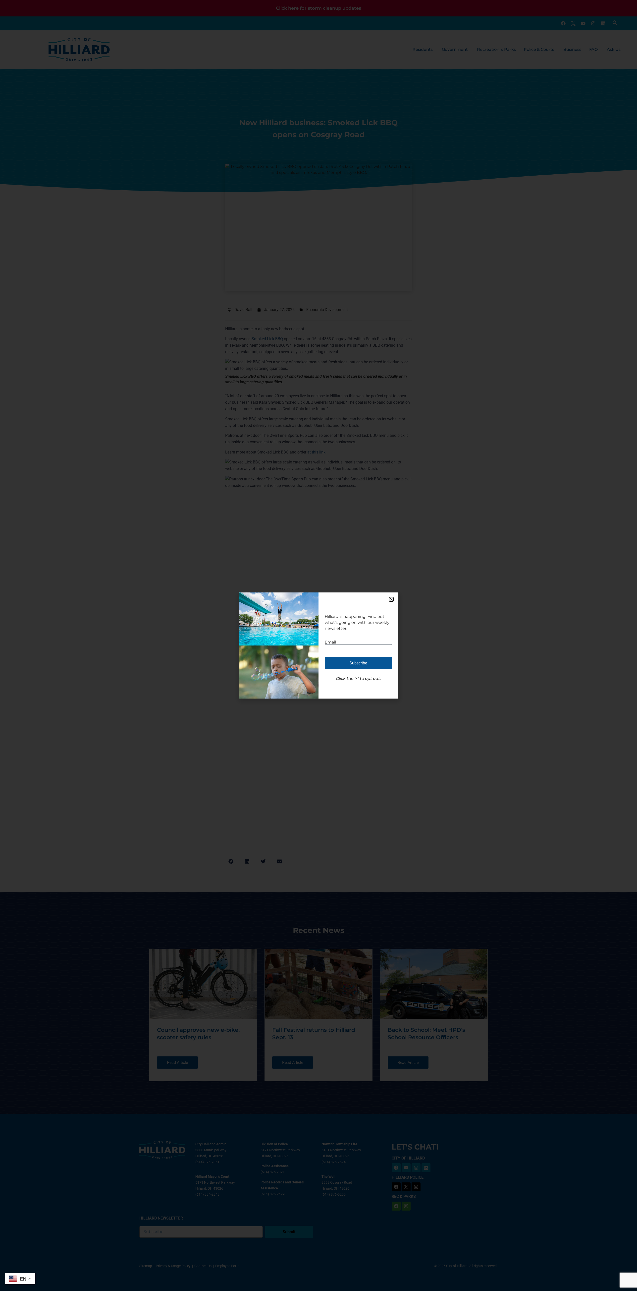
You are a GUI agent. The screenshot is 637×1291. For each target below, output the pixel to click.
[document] (318, 645)
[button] (391, 599)
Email (330, 642)
